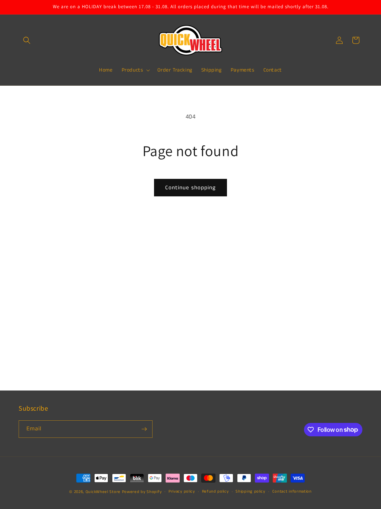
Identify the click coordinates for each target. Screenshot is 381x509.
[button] (27, 40)
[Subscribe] (144, 429)
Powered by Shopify (142, 492)
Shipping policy (250, 491)
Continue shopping (190, 188)
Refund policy (215, 491)
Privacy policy (182, 491)
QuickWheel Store (103, 492)
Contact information (292, 491)
